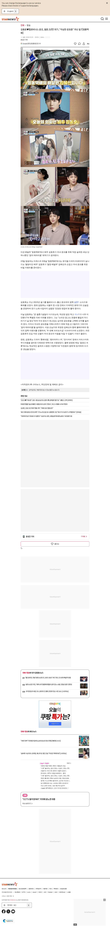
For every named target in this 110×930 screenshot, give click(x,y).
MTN (23, 892)
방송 (28, 25)
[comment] (79, 43)
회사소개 (4, 888)
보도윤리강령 (63, 888)
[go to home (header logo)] (10, 18)
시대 (45, 892)
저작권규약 (38, 888)
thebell (50, 892)
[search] (102, 19)
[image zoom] (87, 242)
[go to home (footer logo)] (10, 884)
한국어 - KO (11, 905)
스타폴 (68, 892)
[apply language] (15, 11)
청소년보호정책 (22, 888)
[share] (83, 43)
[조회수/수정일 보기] (30, 37)
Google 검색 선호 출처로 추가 (31, 43)
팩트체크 (56, 888)
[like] (75, 43)
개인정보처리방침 (12, 888)
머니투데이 (17, 892)
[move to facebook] (4, 911)
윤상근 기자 (24, 40)
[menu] (106, 19)
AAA (56, 892)
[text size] (88, 43)
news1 (34, 892)
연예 (22, 25)
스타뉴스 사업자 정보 (7, 896)
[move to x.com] (8, 911)
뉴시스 (29, 892)
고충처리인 (31, 888)
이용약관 (45, 888)
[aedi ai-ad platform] (33, 51)
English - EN (12, 11)
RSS (50, 888)
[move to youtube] (13, 911)
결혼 (76, 302)
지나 (76, 314)
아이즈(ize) (62, 892)
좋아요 (56, 544)
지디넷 (40, 892)
